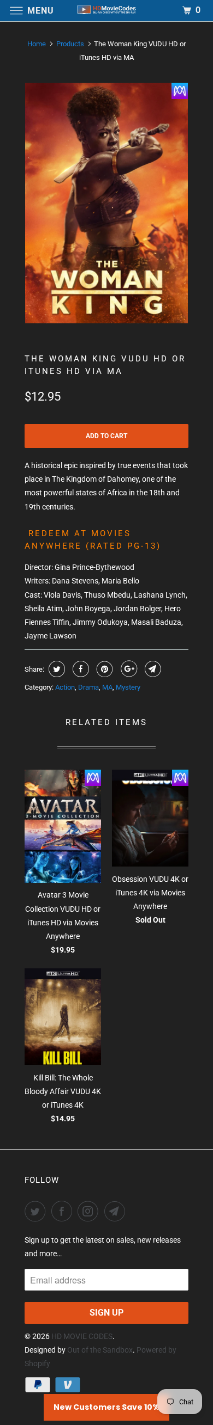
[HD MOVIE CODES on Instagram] (90, 1211)
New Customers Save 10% (106, 1407)
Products (70, 44)
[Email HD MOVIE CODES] (116, 1211)
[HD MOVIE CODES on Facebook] (63, 1211)
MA (107, 687)
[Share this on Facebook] (79, 669)
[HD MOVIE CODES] (107, 10)
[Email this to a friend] (151, 669)
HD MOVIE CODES (82, 1336)
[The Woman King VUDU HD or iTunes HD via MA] (106, 203)
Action (65, 687)
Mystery (128, 687)
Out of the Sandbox (100, 1350)
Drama (88, 687)
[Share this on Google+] (127, 669)
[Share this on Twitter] (55, 669)
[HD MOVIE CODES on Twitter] (37, 1211)
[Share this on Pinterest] (103, 669)
